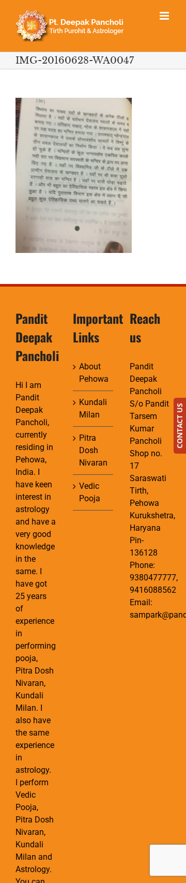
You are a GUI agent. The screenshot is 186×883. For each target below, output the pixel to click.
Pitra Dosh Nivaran (93, 450)
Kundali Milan (93, 408)
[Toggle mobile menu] (165, 15)
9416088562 (153, 590)
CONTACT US (179, 425)
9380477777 (153, 577)
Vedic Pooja (89, 492)
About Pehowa (94, 373)
